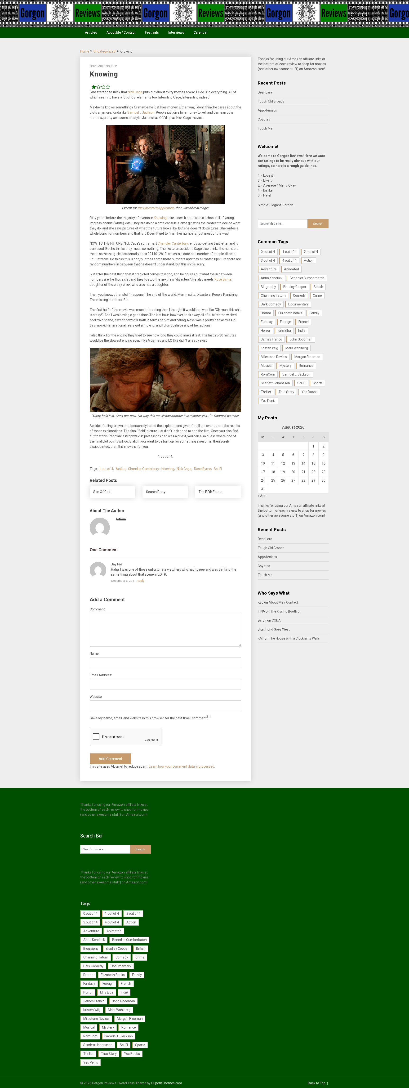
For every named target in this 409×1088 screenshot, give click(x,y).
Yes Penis (268, 401)
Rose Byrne (222, 279)
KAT (261, 638)
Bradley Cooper (294, 287)
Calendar (201, 32)
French (303, 322)
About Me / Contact (121, 32)
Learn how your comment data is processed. (182, 766)
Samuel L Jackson (141, 112)
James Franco (271, 339)
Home (84, 51)
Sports (318, 383)
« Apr (262, 496)
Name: (94, 653)
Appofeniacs (267, 110)
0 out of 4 (268, 252)
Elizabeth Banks (290, 313)
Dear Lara (265, 92)
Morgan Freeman (307, 357)
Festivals (152, 32)
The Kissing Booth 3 (285, 611)
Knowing (160, 218)
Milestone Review (274, 357)
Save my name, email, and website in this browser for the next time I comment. (148, 718)
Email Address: (101, 675)
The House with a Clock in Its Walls (294, 638)
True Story (286, 392)
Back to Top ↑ (318, 1083)
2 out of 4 (311, 252)
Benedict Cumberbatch (307, 278)
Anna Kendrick (271, 278)
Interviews (176, 32)
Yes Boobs (309, 392)
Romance (306, 365)
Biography (268, 287)
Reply (140, 580)
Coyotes (264, 119)
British (318, 287)
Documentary (298, 304)
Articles (91, 32)
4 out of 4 (289, 260)
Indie (301, 330)
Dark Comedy (271, 304)
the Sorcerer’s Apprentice (156, 208)
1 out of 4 (106, 469)
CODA (276, 620)
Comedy (299, 295)
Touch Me (265, 128)
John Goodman (300, 339)
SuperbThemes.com (166, 1083)
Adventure (269, 269)
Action (120, 469)
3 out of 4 (268, 260)
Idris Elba (284, 330)
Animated (291, 269)
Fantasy (267, 322)
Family (314, 313)
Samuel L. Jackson (296, 374)
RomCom (268, 374)
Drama (266, 313)
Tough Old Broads (271, 101)
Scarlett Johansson (275, 383)
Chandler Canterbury (173, 243)
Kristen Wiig (269, 348)
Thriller (266, 392)
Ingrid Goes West (277, 629)
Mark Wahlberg (296, 348)
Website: (96, 696)
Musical (266, 365)
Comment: (98, 609)
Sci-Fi (218, 469)
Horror (265, 330)
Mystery (286, 365)
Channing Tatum (273, 295)
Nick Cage (135, 92)
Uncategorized (104, 51)
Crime (317, 295)
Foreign (285, 322)
